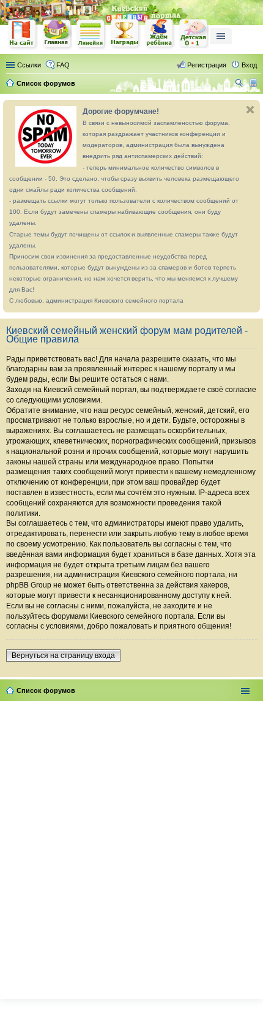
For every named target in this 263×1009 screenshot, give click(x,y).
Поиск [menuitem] (240, 84)
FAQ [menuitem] (63, 65)
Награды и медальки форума (125, 33)
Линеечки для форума (91, 34)
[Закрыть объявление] (250, 109)
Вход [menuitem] (249, 65)
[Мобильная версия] (254, 83)
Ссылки (29, 65)
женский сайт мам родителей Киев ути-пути (23, 35)
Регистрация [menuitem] (206, 65)
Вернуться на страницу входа (63, 655)
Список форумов (46, 690)
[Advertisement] (131, 847)
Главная (57, 34)
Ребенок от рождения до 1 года (194, 33)
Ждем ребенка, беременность (160, 34)
